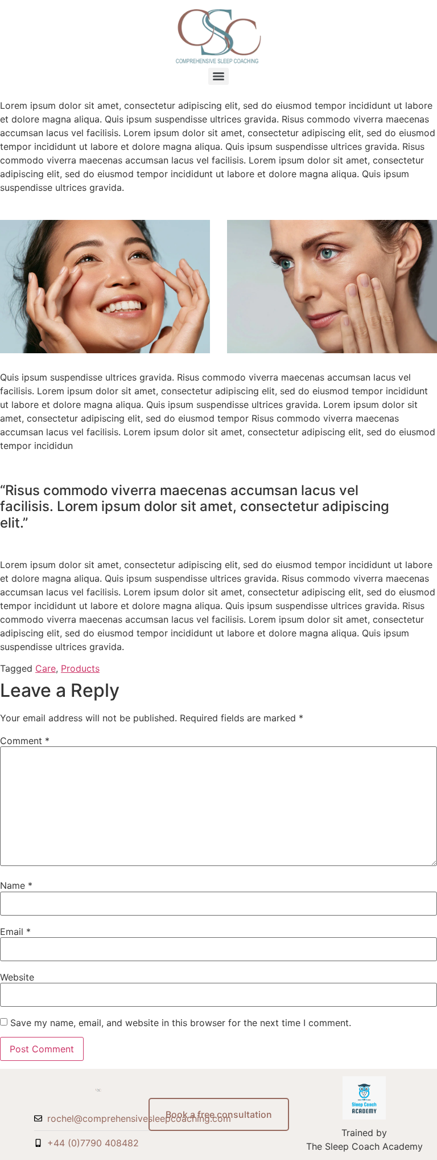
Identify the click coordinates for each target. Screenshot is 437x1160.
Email (15, 931)
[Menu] (218, 76)
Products (80, 668)
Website (17, 977)
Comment (25, 740)
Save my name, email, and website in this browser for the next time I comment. (180, 1022)
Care (45, 668)
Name (16, 885)
